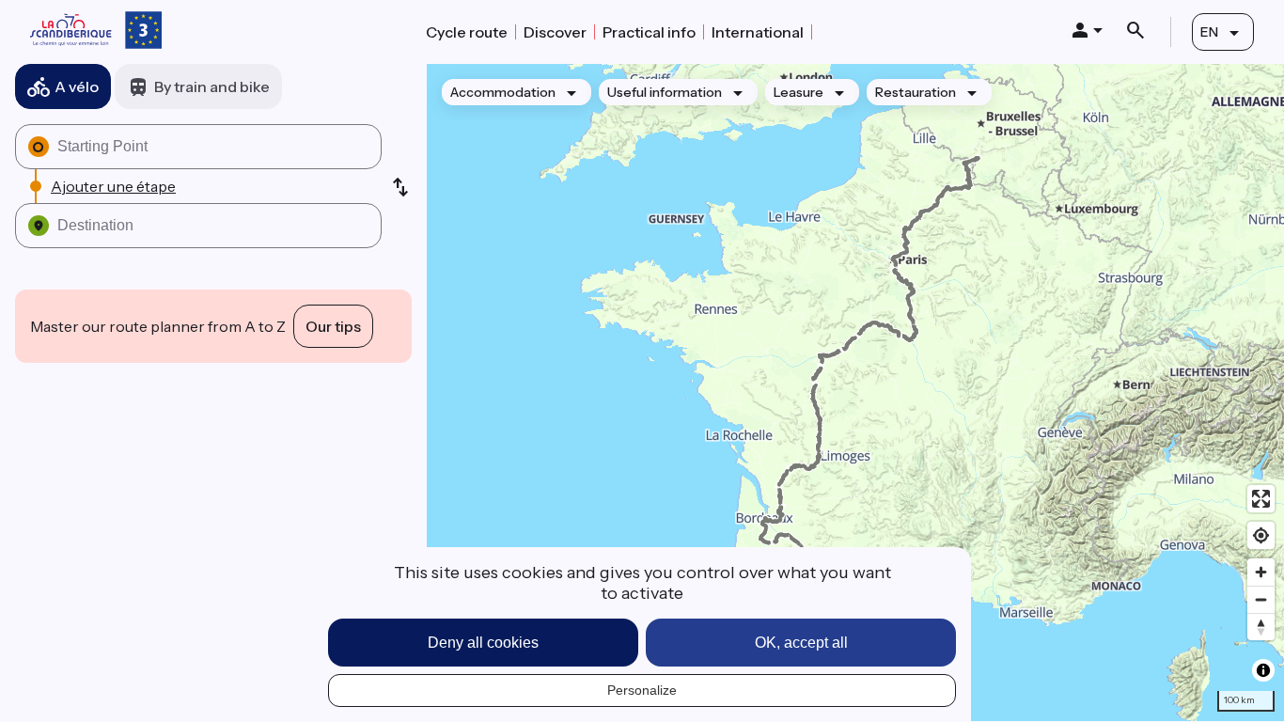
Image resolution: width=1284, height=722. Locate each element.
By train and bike (212, 86)
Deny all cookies (483, 643)
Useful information (664, 92)
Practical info (649, 32)
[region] (855, 392)
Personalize (642, 690)
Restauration (915, 92)
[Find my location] (1261, 535)
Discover (555, 32)
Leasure (798, 92)
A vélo (77, 86)
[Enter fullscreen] (1261, 498)
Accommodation (503, 92)
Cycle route (467, 32)
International (758, 32)
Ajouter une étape (113, 186)
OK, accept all (801, 643)
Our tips (333, 326)
